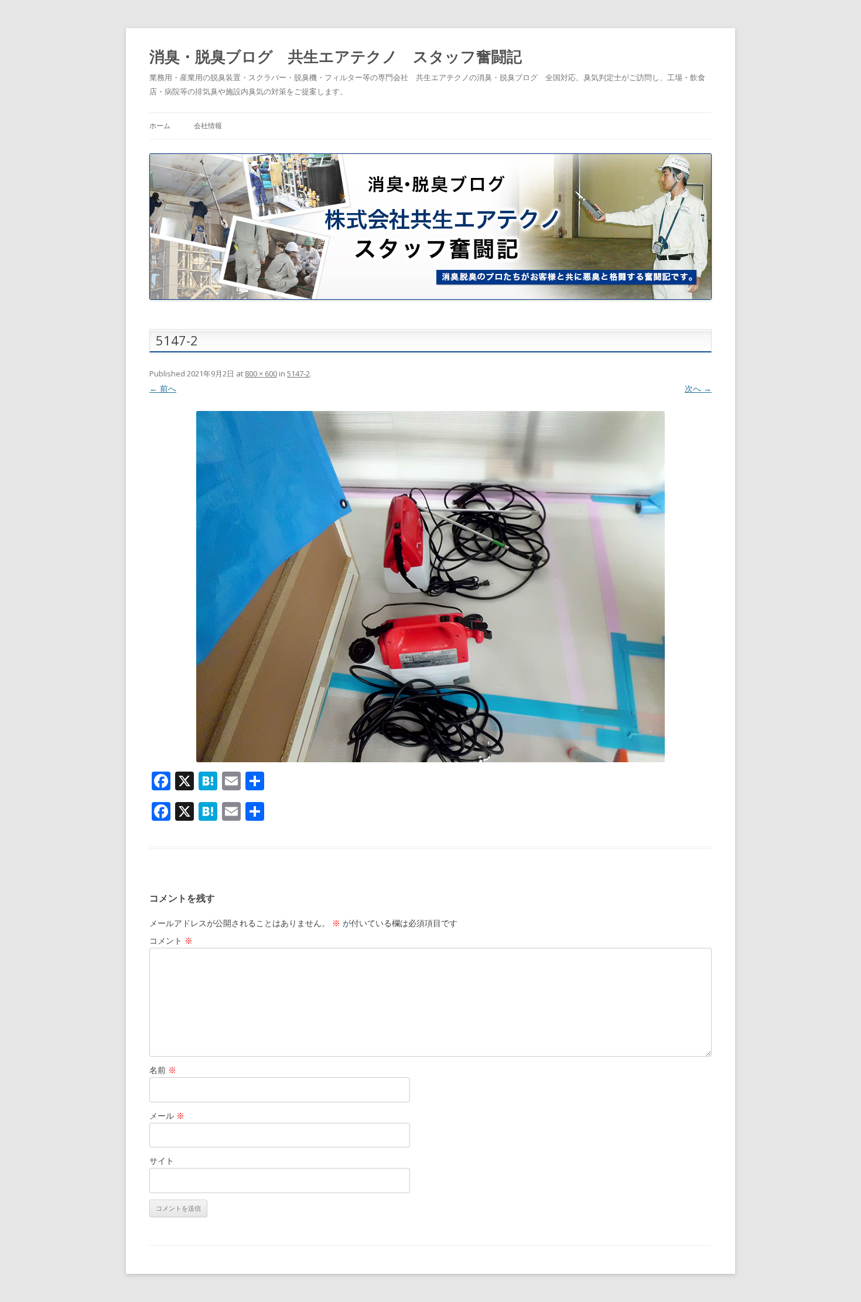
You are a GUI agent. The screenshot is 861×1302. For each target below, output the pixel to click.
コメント (171, 940)
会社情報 (208, 126)
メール (166, 1115)
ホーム (159, 126)
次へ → (698, 388)
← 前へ (162, 388)
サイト (161, 1160)
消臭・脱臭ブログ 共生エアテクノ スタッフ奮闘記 (335, 56)
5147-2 (298, 373)
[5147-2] (430, 586)
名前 (162, 1069)
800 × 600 (261, 373)
